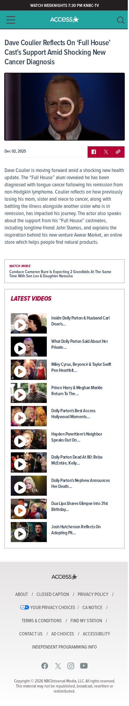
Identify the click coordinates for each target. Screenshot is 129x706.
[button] (9, 20)
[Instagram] (71, 665)
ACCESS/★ (65, 19)
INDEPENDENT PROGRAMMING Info (64, 647)
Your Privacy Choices (52, 608)
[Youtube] (84, 665)
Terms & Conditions (42, 621)
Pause (16, 131)
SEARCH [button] (120, 20)
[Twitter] (58, 665)
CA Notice (92, 608)
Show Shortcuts (94, 131)
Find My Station (86, 621)
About (21, 595)
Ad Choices (62, 634)
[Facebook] (45, 665)
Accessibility (96, 634)
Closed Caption (53, 595)
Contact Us (31, 634)
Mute (26, 131)
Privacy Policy (93, 595)
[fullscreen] (112, 131)
